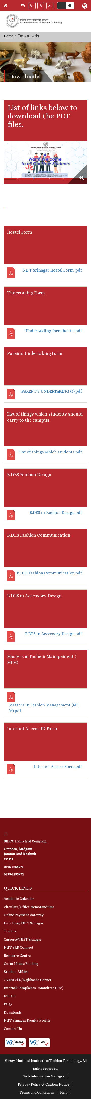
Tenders (10, 931)
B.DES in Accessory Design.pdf (53, 633)
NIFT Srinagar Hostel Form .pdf (52, 270)
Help (64, 1092)
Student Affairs (16, 972)
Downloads (13, 1012)
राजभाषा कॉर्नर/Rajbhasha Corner (27, 980)
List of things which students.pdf (50, 451)
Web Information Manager (43, 1076)
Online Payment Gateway (24, 915)
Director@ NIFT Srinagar (23, 923)
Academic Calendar (19, 899)
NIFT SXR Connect (18, 947)
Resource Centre (17, 955)
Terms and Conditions (37, 1092)
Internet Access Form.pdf (58, 766)
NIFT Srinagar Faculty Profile (27, 1020)
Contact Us (13, 1028)
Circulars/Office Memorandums (29, 907)
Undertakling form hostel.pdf (54, 330)
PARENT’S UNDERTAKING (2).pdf (51, 391)
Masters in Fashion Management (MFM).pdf (44, 707)
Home (8, 36)
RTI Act (10, 996)
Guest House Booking (21, 964)
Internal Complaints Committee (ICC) (33, 988)
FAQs (8, 1004)
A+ (32, 5)
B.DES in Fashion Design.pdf (56, 512)
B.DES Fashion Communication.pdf (49, 573)
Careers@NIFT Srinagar (23, 939)
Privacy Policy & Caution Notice (43, 1084)
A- (50, 5)
